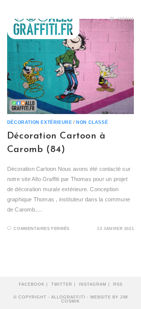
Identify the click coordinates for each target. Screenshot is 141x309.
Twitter (61, 284)
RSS (118, 284)
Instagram (92, 284)
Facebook (31, 284)
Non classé (92, 122)
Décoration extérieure (39, 122)
